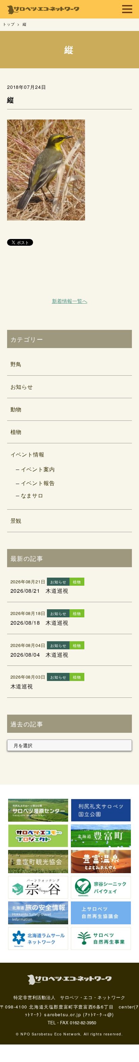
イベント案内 (38, 469)
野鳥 (16, 364)
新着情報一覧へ (69, 300)
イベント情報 (27, 454)
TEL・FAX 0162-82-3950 (72, 1022)
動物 (16, 409)
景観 (16, 520)
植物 (16, 432)
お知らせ (21, 386)
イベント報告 (38, 483)
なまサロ (32, 495)
